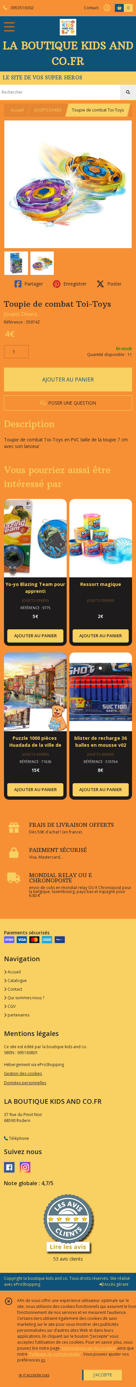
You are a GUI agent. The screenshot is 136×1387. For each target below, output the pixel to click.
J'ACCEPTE (102, 1375)
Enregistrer (74, 284)
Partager (33, 284)
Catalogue (17, 980)
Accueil (17, 110)
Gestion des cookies (23, 1073)
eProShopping (27, 1284)
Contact (91, 8)
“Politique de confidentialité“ (54, 1354)
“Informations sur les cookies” (88, 1348)
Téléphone (18, 1138)
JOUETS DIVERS (47, 110)
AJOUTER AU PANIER (68, 379)
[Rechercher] (128, 92)
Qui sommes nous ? (25, 998)
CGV (11, 1006)
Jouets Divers (20, 314)
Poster (113, 284)
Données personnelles (25, 1083)
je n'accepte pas (34, 1375)
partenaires (18, 1015)
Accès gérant (115, 1284)
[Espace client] (107, 8)
